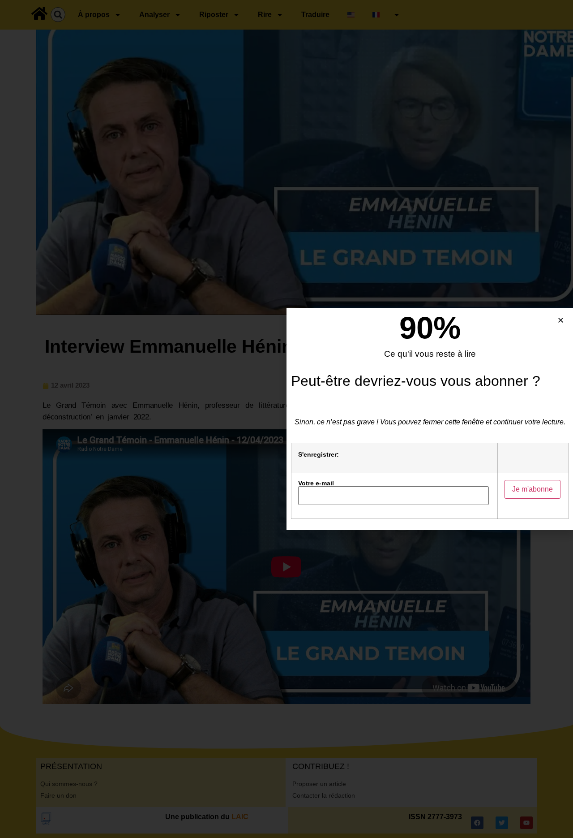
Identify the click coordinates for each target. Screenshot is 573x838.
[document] (286, 419)
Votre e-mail (316, 483)
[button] (560, 320)
